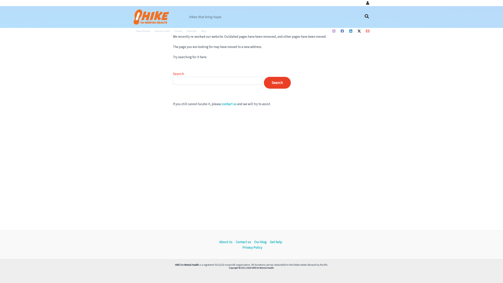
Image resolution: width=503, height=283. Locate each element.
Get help (276, 242)
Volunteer (191, 31)
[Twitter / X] (359, 31)
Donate (178, 31)
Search (178, 74)
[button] (367, 17)
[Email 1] (367, 31)
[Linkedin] (350, 31)
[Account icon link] (367, 3)
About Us (225, 242)
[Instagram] (334, 31)
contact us (229, 104)
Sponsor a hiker (162, 31)
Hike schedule (143, 31)
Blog (203, 31)
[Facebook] (342, 31)
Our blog (260, 242)
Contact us (243, 242)
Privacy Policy (252, 247)
